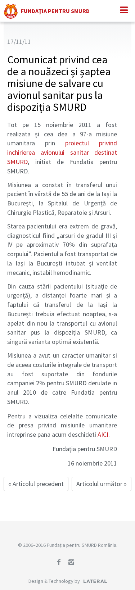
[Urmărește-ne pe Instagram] (74, 563)
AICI (103, 434)
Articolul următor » (101, 484)
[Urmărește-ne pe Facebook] (61, 563)
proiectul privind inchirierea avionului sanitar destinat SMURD (62, 152)
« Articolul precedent (36, 484)
